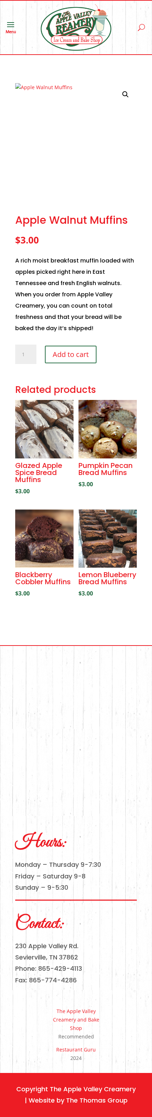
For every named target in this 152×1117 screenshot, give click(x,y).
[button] (125, 94)
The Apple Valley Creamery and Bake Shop (76, 1019)
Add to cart (71, 354)
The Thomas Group (97, 1100)
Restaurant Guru (76, 1049)
